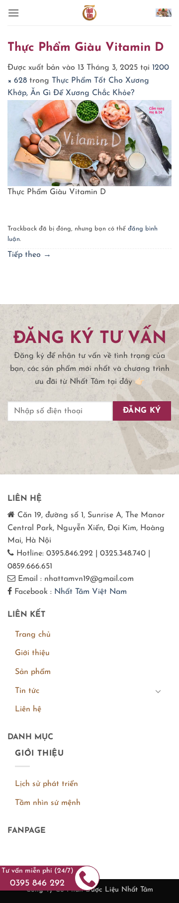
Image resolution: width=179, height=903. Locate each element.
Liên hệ (28, 709)
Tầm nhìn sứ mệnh (48, 803)
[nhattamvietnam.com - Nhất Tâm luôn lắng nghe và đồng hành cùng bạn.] (89, 12)
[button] (13, 12)
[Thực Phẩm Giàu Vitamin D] (89, 142)
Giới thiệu (32, 653)
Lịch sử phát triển (46, 784)
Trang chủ (33, 635)
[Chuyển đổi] (158, 691)
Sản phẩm (33, 672)
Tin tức (27, 691)
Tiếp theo (29, 255)
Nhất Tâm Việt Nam (90, 592)
